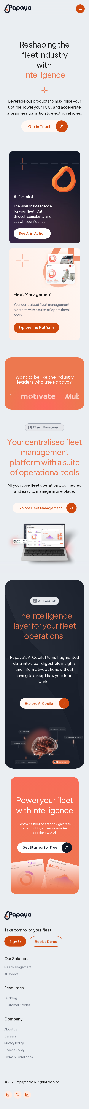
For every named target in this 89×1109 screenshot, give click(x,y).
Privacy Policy (14, 1042)
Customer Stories (17, 1004)
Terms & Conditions (18, 1056)
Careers (10, 1035)
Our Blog (10, 997)
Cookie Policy (14, 1049)
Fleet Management (18, 966)
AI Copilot (11, 973)
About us (10, 1028)
